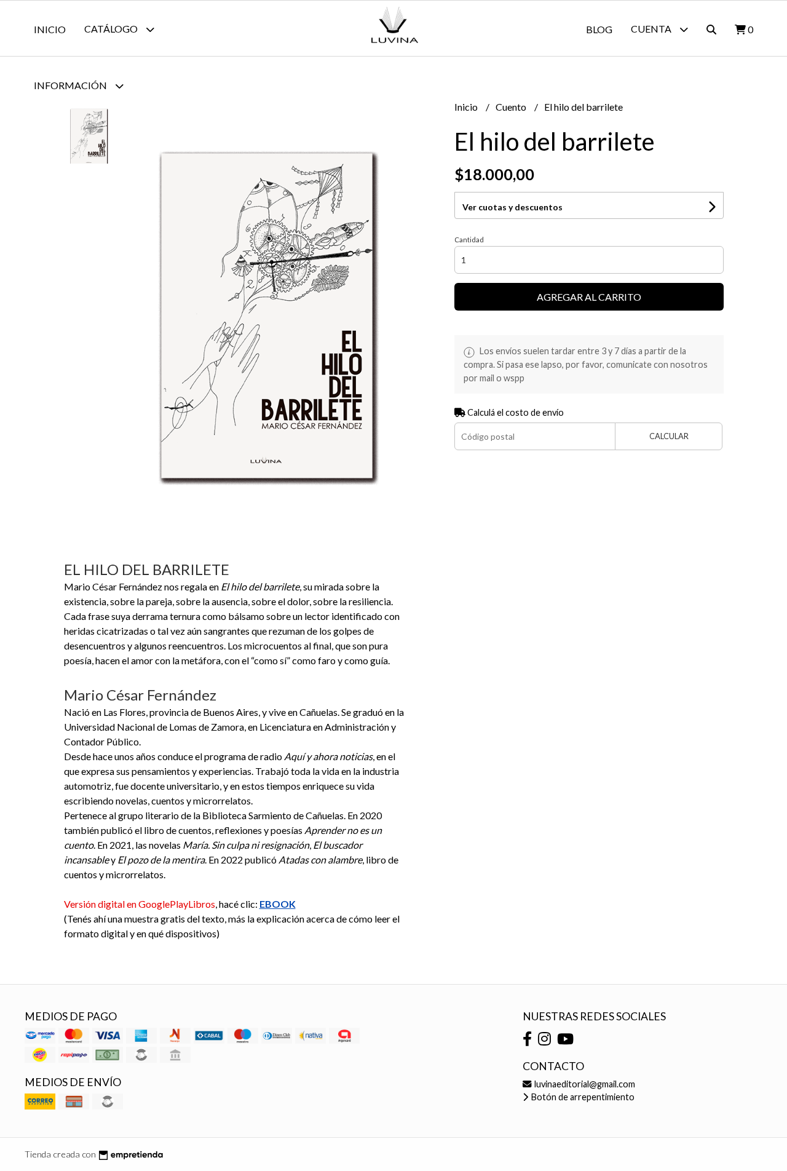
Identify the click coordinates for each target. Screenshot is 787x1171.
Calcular (669, 436)
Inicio (50, 29)
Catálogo (112, 28)
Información (71, 85)
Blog (599, 29)
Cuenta (652, 28)
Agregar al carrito (589, 297)
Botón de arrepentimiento (582, 1097)
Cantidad (469, 240)
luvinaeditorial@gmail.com (583, 1084)
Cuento (512, 107)
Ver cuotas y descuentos (512, 207)
